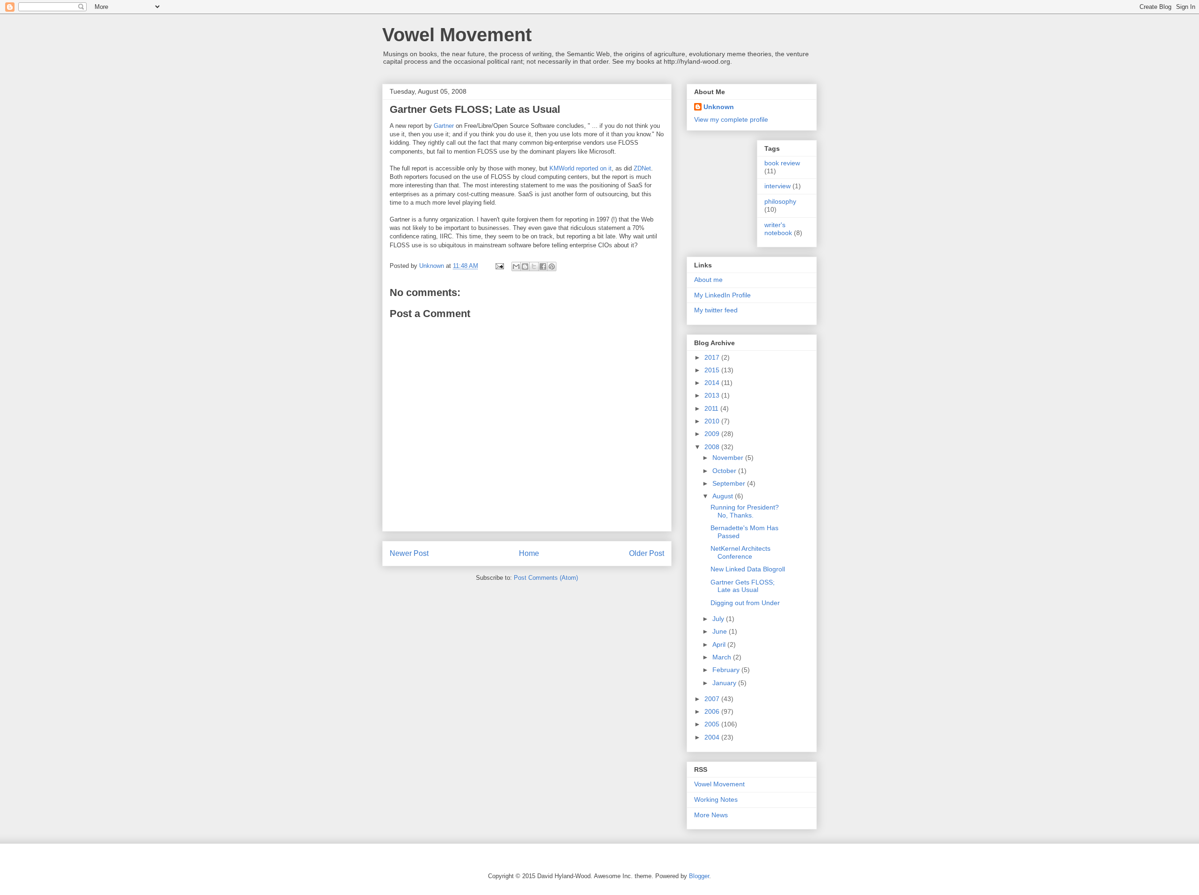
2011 (712, 408)
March (722, 657)
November (728, 457)
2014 (712, 382)
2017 (712, 357)
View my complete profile (731, 119)
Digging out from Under (745, 603)
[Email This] (516, 266)
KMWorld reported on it (580, 168)
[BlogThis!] (525, 266)
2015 (712, 370)
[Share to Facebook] (543, 266)
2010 (712, 421)
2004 (712, 737)
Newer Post (409, 553)
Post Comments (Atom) (546, 577)
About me (708, 279)
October (725, 470)
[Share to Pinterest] (551, 266)
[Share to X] (534, 266)
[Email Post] (499, 265)
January (725, 683)
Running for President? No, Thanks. (745, 511)
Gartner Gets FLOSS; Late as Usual (743, 586)
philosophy (780, 201)
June (720, 631)
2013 (712, 395)
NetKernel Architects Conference (740, 552)
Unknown (718, 107)
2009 (712, 433)
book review (782, 163)
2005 (712, 724)
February (726, 669)
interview (777, 186)
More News (711, 815)
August (723, 496)
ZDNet (642, 168)
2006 (712, 711)
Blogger (699, 876)
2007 (712, 699)
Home (529, 553)
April (719, 644)
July (719, 618)
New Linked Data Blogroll (748, 569)
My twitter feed (716, 310)
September (729, 483)
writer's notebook (778, 229)
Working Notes (716, 799)
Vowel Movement (457, 34)
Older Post (646, 553)
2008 (712, 447)
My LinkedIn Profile (722, 295)
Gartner (444, 125)
